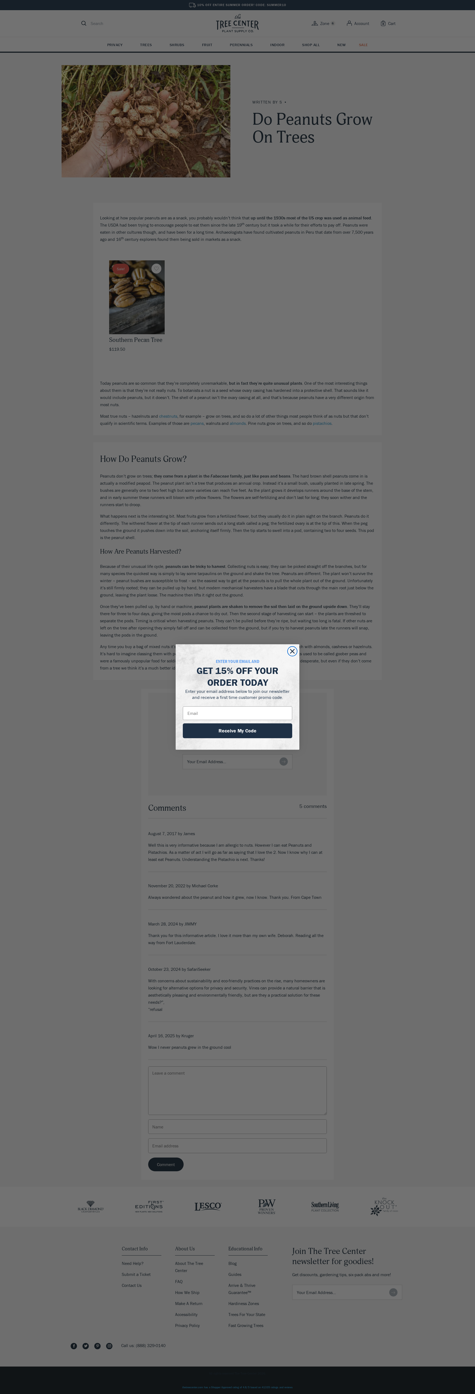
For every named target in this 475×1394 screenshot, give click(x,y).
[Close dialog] (292, 651)
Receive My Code (237, 730)
